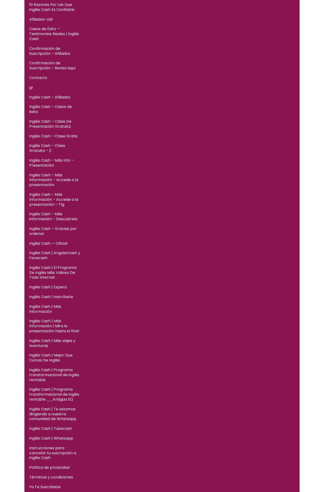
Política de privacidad (49, 467)
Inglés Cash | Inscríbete (51, 297)
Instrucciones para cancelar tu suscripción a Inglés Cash (52, 453)
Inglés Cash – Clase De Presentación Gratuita (50, 124)
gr (31, 87)
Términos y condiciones (51, 477)
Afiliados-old (40, 19)
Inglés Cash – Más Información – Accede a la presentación (53, 180)
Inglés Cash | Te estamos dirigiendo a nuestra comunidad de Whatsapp (52, 414)
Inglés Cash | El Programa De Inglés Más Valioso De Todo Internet (53, 272)
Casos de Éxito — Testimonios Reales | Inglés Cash (54, 34)
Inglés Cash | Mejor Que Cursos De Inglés (51, 357)
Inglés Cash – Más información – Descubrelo (53, 216)
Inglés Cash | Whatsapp (51, 438)
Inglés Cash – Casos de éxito (50, 109)
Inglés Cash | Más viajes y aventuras (52, 343)
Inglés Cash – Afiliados (49, 97)
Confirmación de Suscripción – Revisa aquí (52, 65)
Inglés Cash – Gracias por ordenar (53, 231)
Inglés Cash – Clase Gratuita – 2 (47, 148)
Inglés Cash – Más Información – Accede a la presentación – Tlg (53, 199)
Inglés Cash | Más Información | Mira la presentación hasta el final (54, 326)
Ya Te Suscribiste (44, 487)
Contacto (38, 77)
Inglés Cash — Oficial (48, 243)
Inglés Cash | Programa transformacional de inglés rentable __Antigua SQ (54, 394)
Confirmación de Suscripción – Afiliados (49, 51)
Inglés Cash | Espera (48, 287)
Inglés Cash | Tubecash (50, 428)
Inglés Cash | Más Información (45, 309)
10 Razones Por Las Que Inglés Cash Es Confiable (51, 7)
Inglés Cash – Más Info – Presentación (51, 163)
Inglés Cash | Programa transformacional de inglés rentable (54, 375)
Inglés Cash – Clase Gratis (53, 136)
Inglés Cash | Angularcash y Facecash (54, 255)
